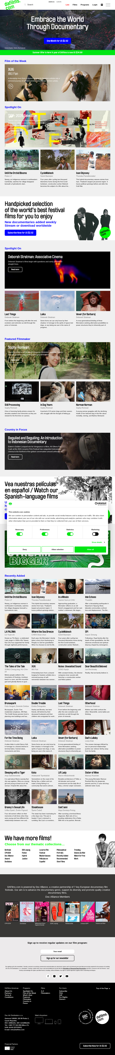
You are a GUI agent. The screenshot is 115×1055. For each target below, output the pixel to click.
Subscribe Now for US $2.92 (20, 232)
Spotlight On (13, 107)
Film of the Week (15, 61)
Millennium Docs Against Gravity (40, 924)
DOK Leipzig (26, 850)
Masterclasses (44, 856)
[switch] (45, 534)
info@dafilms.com (17, 1030)
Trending (77, 850)
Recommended (62, 859)
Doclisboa (8, 862)
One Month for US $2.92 (57, 41)
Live (67, 5)
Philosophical (61, 850)
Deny (25, 549)
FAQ (61, 993)
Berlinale (8, 850)
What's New (27, 995)
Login (94, 5)
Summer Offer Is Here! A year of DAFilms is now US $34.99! (58, 52)
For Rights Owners (63, 998)
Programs (85, 5)
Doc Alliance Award (9, 857)
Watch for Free (79, 856)
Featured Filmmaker (17, 338)
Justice (24, 859)
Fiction (24, 853)
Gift (60, 995)
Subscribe (63, 991)
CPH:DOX (8, 853)
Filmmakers (45, 993)
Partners (8, 993)
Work (76, 859)
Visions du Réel (79, 853)
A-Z (42, 991)
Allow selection (58, 549)
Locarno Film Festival (44, 851)
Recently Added (15, 575)
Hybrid (24, 856)
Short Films (61, 862)
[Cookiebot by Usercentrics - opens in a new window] (96, 503)
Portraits (60, 853)
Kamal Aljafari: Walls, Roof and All (15, 48)
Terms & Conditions (9, 996)
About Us (8, 991)
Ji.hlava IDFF (84, 923)
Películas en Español (43, 860)
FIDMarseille (69, 923)
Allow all (90, 549)
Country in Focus (16, 429)
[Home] (13, 5)
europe (59, 1)
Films (75, 5)
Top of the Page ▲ (103, 988)
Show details (97, 542)
